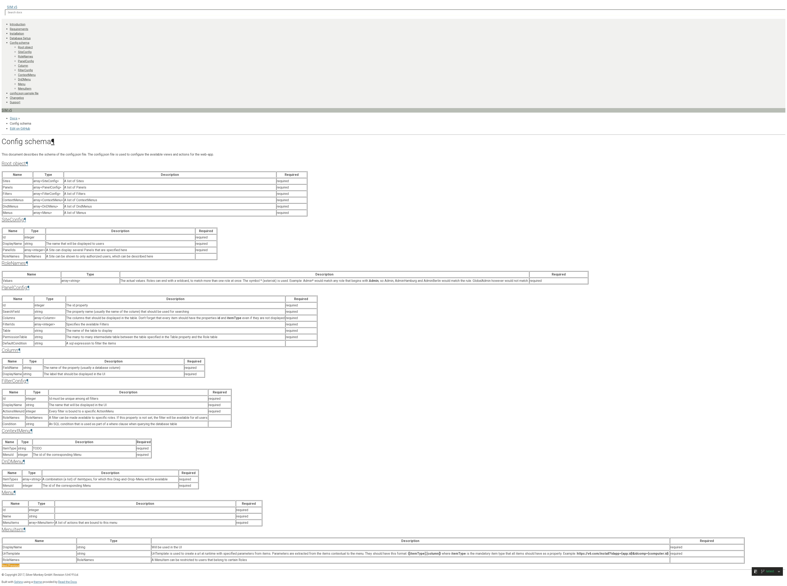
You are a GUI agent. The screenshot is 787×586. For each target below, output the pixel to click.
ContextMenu (27, 75)
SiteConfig (25, 52)
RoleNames (25, 56)
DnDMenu (24, 79)
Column (23, 65)
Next (5, 565)
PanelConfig (26, 61)
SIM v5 (12, 7)
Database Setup (20, 38)
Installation (17, 33)
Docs (13, 118)
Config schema (19, 42)
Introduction (17, 24)
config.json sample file (24, 93)
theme (37, 582)
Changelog (17, 97)
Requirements (19, 29)
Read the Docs (67, 582)
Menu (21, 84)
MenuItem (24, 88)
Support (15, 102)
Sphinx (18, 582)
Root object (25, 47)
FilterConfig (25, 70)
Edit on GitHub (20, 129)
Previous (13, 565)
